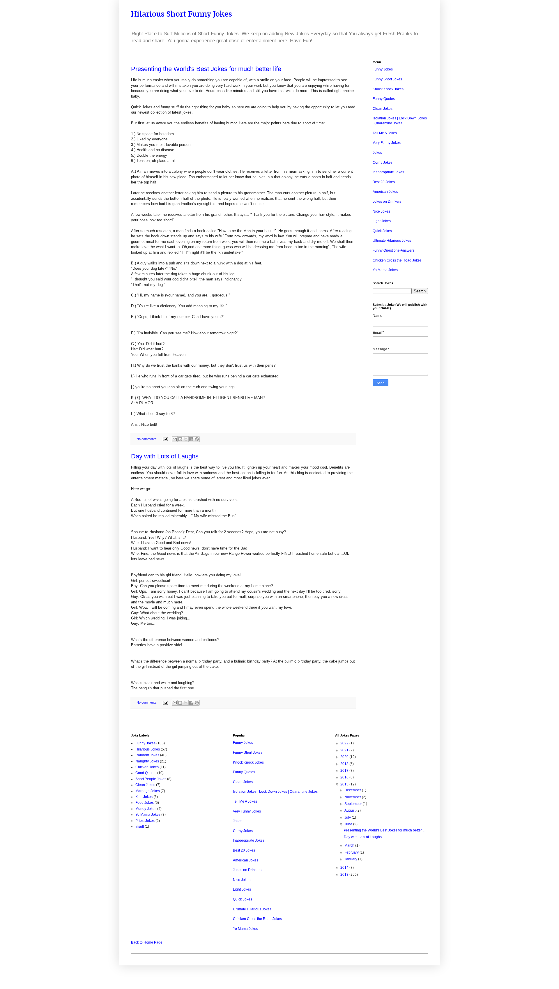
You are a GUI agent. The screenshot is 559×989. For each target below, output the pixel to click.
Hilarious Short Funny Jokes (181, 14)
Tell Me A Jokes (385, 133)
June (348, 824)
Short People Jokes (150, 779)
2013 (344, 875)
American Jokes (385, 192)
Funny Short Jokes (387, 79)
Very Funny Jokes (387, 143)
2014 (344, 868)
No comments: (147, 439)
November (353, 797)
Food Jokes (144, 803)
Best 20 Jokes (384, 182)
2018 (344, 764)
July (348, 817)
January (351, 859)
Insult (139, 826)
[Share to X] (186, 439)
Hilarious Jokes (147, 749)
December (353, 790)
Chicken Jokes (147, 767)
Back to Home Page (146, 942)
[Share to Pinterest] (197, 439)
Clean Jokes (382, 109)
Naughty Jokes (147, 761)
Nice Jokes (381, 211)
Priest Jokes (145, 821)
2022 (344, 743)
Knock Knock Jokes (388, 89)
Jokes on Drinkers (387, 201)
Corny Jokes (382, 162)
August (350, 810)
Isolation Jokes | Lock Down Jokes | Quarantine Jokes (275, 792)
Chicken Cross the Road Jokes (397, 260)
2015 (344, 784)
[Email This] (175, 439)
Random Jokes (147, 755)
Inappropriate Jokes (388, 172)
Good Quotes (145, 773)
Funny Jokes (383, 69)
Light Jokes (382, 221)
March (349, 845)
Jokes (377, 153)
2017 (344, 771)
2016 (344, 777)
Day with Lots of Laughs (165, 456)
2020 (344, 757)
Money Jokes (145, 809)
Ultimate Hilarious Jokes (392, 241)
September (353, 804)
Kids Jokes (144, 797)
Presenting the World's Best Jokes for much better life (206, 69)
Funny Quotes (384, 99)
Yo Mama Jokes (385, 270)
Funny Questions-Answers (393, 250)
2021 (344, 750)
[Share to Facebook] (191, 439)
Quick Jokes (382, 231)
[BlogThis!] (180, 439)
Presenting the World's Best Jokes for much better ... (384, 830)
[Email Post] (165, 439)
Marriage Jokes (147, 791)
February (352, 852)
